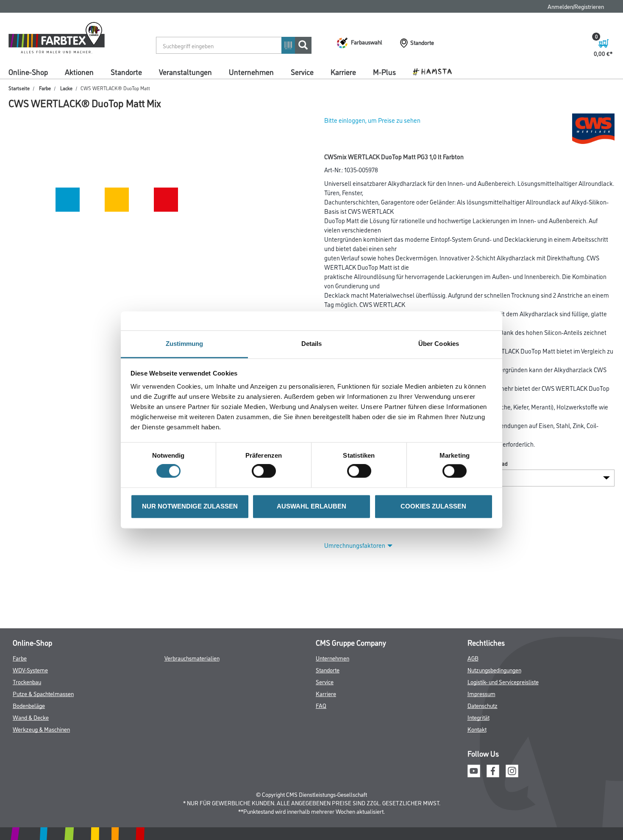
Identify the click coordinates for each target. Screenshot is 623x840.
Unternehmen (251, 71)
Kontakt (477, 729)
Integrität (478, 717)
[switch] (266, 471)
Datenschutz (482, 705)
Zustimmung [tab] (184, 343)
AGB (472, 658)
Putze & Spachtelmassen (43, 693)
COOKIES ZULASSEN (433, 506)
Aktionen (79, 71)
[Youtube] (473, 769)
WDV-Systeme (30, 670)
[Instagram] (512, 769)
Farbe (45, 87)
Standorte (126, 71)
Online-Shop (28, 71)
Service (302, 71)
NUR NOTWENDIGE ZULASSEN (190, 506)
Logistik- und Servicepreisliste (503, 681)
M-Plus (384, 71)
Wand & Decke (31, 717)
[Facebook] (493, 769)
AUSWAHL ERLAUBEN (311, 506)
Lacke (66, 87)
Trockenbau (27, 681)
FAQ (321, 705)
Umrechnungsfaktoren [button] (354, 545)
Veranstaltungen (185, 71)
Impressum (481, 693)
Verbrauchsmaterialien (192, 658)
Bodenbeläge (29, 705)
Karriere (343, 71)
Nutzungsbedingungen (494, 670)
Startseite (19, 87)
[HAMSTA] (435, 71)
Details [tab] (311, 343)
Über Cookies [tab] (438, 343)
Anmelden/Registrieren (576, 6)
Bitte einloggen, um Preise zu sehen (372, 120)
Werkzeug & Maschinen (41, 729)
